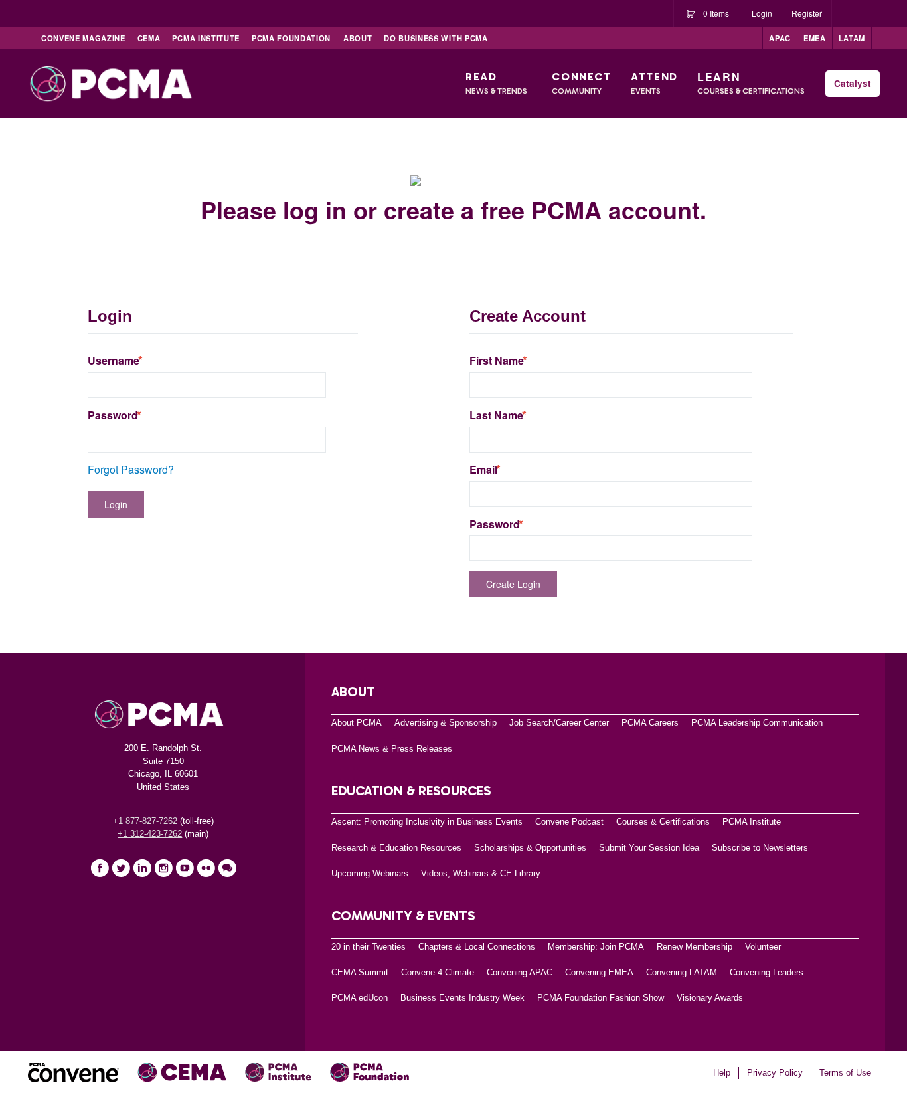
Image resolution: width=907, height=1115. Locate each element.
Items (716, 13)
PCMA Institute (751, 822)
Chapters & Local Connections (476, 947)
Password (113, 415)
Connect (581, 83)
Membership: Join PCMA (596, 947)
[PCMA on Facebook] (99, 868)
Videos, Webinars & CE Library (480, 873)
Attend (654, 83)
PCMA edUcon (359, 998)
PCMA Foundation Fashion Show (600, 998)
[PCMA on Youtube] (184, 868)
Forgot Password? (131, 469)
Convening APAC (519, 972)
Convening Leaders (766, 972)
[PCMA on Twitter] (121, 868)
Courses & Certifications (663, 822)
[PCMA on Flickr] (206, 868)
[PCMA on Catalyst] (227, 868)
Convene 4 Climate (437, 972)
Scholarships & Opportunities (530, 848)
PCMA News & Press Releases (391, 749)
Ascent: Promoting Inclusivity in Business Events (427, 822)
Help (721, 1073)
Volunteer (763, 947)
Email (483, 469)
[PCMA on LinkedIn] (142, 868)
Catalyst (852, 83)
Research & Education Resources (396, 848)
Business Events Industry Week (462, 998)
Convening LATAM (681, 972)
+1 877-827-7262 (145, 821)
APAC (780, 38)
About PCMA (356, 723)
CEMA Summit (359, 972)
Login (762, 13)
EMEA (814, 38)
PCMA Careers (650, 723)
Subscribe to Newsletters (760, 848)
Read (496, 83)
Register (806, 13)
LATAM (852, 38)
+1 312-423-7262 (150, 834)
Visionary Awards (710, 998)
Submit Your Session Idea (649, 848)
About (357, 38)
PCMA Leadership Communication (757, 723)
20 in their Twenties (368, 947)
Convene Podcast (569, 822)
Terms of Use (845, 1073)
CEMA (149, 38)
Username (113, 361)
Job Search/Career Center (559, 723)
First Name (496, 361)
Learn (751, 82)
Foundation (291, 38)
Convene (83, 38)
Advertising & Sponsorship (445, 723)
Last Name (496, 415)
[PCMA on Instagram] (163, 868)
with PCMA (435, 38)
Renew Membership (694, 947)
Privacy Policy (775, 1073)
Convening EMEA (599, 972)
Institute (205, 38)
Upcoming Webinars (369, 873)
